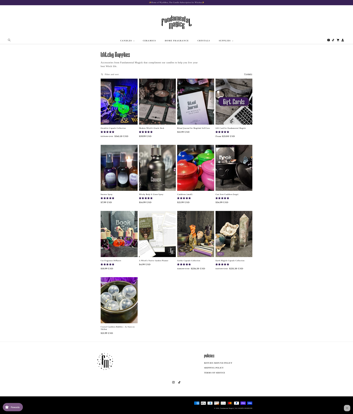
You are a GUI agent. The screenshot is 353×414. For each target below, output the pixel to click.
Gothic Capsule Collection (188, 261)
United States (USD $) (111, 407)
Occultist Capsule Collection (113, 128)
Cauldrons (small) (184, 194)
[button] (9, 40)
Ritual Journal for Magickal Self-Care (193, 128)
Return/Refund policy (218, 363)
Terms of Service (214, 373)
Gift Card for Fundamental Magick (231, 128)
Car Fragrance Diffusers (111, 261)
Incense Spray (107, 194)
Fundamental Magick (227, 408)
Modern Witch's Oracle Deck (151, 128)
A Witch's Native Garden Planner (154, 261)
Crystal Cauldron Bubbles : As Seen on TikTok (117, 328)
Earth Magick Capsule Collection (230, 261)
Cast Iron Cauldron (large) (227, 194)
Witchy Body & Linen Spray (151, 194)
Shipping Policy (214, 368)
